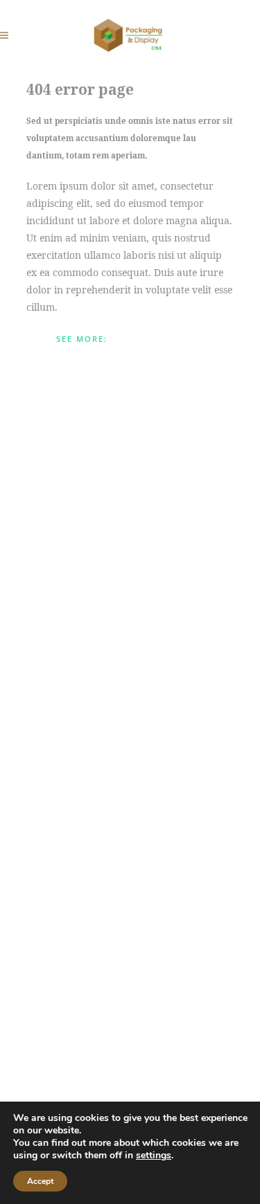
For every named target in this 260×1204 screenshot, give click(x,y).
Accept (40, 1181)
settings (153, 1155)
